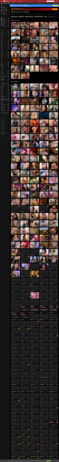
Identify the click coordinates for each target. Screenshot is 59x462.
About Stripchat (3, 117)
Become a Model (3, 128)
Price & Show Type (29, 16)
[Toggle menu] (1, 1)
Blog (1, 118)
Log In (56, 1)
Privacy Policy (3, 125)
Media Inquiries (3, 124)
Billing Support (3, 121)
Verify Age (55, 5)
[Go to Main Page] (7, 1)
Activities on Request (39, 16)
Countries (21, 16)
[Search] (37, 1)
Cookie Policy (38, 460)
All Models (2, 131)
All (45, 16)
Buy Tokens (2, 134)
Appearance (14, 16)
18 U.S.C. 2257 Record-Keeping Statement (4, 133)
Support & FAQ (3, 120)
